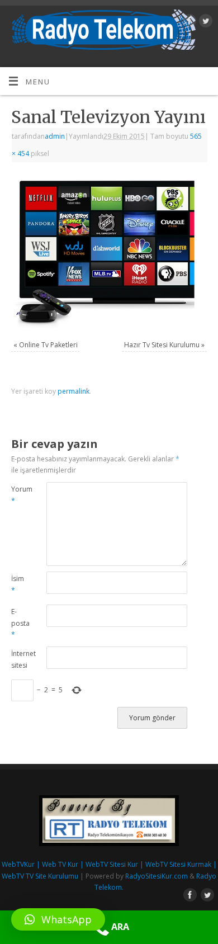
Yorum (20, 495)
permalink (73, 391)
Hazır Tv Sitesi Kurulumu (162, 345)
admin (55, 136)
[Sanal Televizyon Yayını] (109, 252)
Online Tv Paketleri (48, 345)
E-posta (20, 623)
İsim (17, 584)
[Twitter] (204, 22)
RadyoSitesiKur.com (156, 876)
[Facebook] (188, 22)
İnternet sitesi (20, 659)
